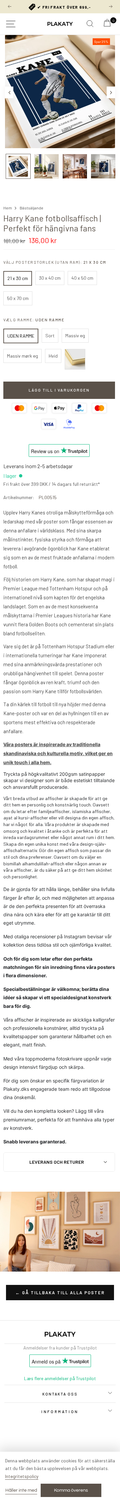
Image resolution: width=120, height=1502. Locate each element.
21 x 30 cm (17, 278)
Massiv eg (75, 335)
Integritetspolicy (21, 1476)
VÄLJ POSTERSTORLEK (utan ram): (54, 262)
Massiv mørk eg (22, 356)
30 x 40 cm (50, 278)
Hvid (53, 356)
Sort (50, 335)
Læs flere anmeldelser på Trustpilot (60, 1378)
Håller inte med (21, 1490)
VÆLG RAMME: (33, 319)
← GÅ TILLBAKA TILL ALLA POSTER (60, 1292)
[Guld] (75, 359)
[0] (107, 24)
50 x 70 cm (18, 298)
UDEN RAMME (20, 336)
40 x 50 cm (82, 278)
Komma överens (71, 1490)
